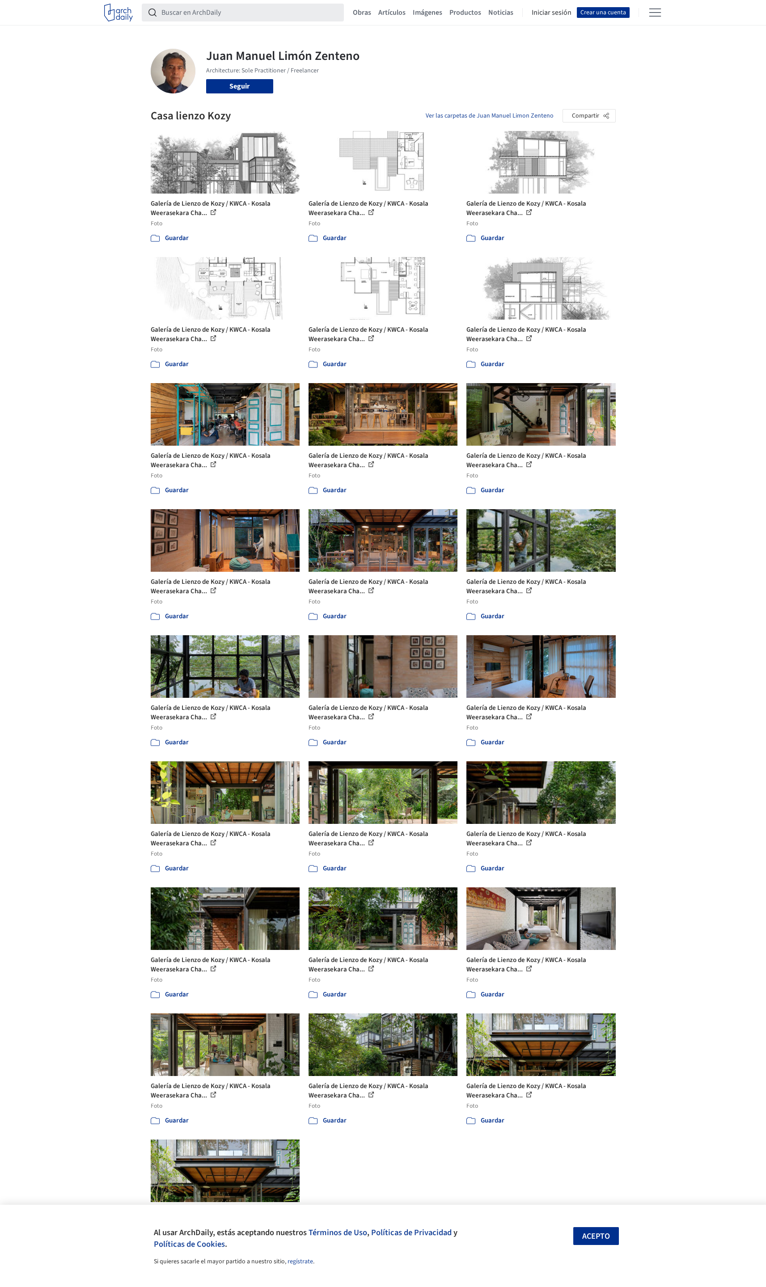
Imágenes (427, 12)
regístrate (300, 1261)
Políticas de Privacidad (411, 1232)
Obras (362, 12)
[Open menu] (655, 12)
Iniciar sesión (551, 12)
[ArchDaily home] (118, 12)
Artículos (392, 12)
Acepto (596, 1236)
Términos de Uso (338, 1232)
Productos (465, 12)
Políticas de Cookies (189, 1244)
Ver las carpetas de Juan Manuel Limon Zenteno (490, 116)
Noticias (500, 12)
